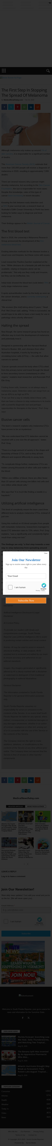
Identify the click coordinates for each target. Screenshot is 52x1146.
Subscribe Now (26, 600)
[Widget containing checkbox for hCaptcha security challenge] (26, 587)
